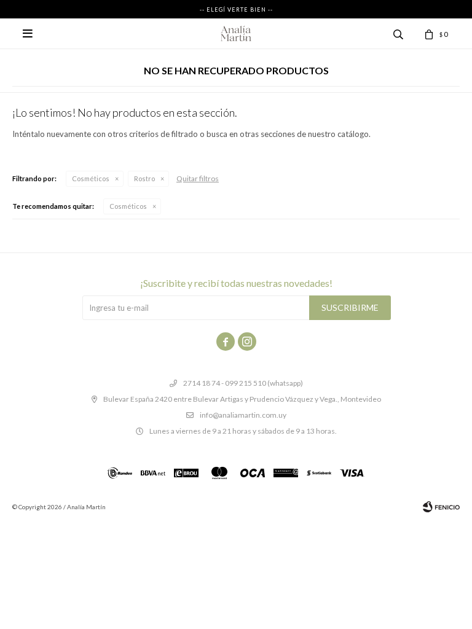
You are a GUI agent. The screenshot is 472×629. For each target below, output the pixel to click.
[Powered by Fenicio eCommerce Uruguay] (441, 507)
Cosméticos (90, 178)
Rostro (144, 178)
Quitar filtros (197, 178)
